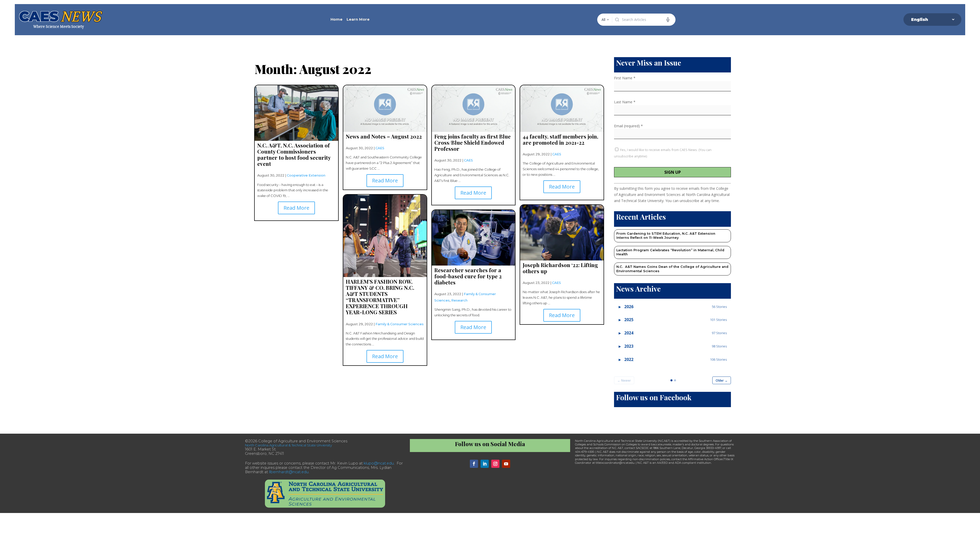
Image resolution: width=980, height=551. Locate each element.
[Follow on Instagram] (495, 464)
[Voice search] (668, 19)
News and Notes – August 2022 (384, 136)
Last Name (624, 101)
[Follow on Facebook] (474, 464)
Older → (722, 380)
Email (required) (628, 125)
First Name (624, 78)
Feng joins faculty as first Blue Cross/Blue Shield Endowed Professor (472, 142)
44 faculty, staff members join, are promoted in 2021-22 (560, 139)
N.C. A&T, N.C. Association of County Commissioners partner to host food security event (293, 154)
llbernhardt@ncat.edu (289, 472)
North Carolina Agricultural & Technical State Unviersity (288, 445)
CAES (379, 148)
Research (459, 300)
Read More (296, 207)
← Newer (624, 380)
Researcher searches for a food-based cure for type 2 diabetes (468, 276)
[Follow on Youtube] (506, 464)
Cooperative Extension (306, 175)
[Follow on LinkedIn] (485, 464)
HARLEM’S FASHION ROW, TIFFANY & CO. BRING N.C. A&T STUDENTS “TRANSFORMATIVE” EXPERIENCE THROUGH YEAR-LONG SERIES (380, 297)
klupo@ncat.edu (379, 463)
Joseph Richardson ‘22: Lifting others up (560, 267)
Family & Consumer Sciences (399, 324)
